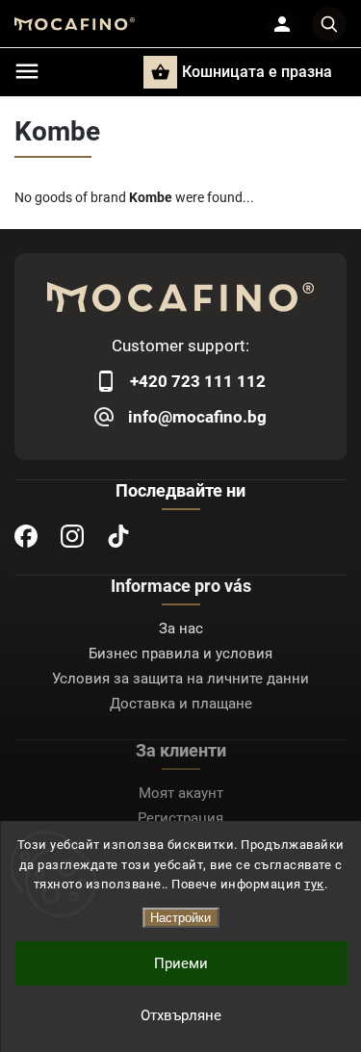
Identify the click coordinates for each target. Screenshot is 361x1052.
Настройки (180, 918)
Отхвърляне (181, 1015)
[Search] (329, 24)
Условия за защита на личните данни (180, 678)
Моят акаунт (181, 793)
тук (314, 884)
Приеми (181, 963)
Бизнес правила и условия (180, 653)
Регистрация (180, 818)
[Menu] (27, 71)
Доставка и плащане (181, 703)
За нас (181, 628)
